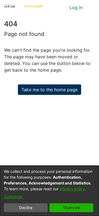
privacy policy (72, 188)
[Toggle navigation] (91, 7)
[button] (55, 7)
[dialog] (49, 191)
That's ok (71, 207)
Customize (13, 196)
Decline (25, 207)
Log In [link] (76, 7)
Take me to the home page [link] (49, 89)
